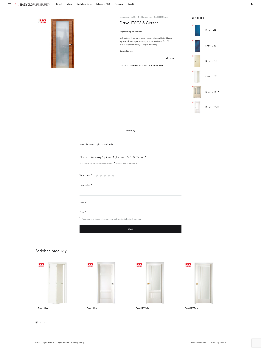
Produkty (133, 17)
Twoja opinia (86, 185)
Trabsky (81, 343)
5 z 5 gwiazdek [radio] (113, 175)
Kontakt (131, 4)
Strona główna (124, 17)
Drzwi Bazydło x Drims (145, 17)
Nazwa (84, 202)
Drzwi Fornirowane (155, 65)
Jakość (69, 4)
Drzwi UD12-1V (142, 308)
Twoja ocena (86, 175)
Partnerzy (119, 4)
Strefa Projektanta (84, 4)
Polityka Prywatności (218, 343)
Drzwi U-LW (43, 308)
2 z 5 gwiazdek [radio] (101, 175)
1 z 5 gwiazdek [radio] (97, 175)
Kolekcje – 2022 (103, 4)
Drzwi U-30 (92, 308)
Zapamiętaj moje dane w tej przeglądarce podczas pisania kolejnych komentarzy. (112, 219)
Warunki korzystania (198, 343)
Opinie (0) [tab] (130, 131)
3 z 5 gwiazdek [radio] (105, 175)
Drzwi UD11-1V (191, 308)
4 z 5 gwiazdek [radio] (109, 175)
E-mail (83, 212)
